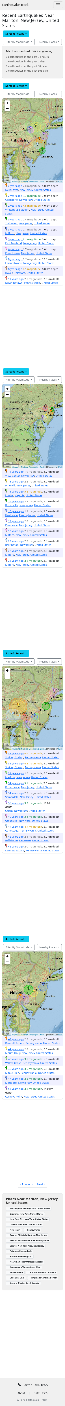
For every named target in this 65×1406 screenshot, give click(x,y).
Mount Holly (12, 1053)
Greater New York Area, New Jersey (27, 1245)
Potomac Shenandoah (21, 1251)
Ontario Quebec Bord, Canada (24, 1283)
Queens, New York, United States (26, 1224)
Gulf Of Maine (16, 1272)
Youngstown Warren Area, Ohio (25, 1267)
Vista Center (12, 475)
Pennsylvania (32, 282)
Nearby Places (48, 42)
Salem (9, 810)
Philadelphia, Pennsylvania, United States (30, 1208)
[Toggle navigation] (58, 4)
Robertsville (12, 787)
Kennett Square (14, 850)
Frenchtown (12, 253)
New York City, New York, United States (29, 1219)
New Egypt (11, 190)
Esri (60, 181)
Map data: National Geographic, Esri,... (29, 181)
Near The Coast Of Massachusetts (26, 1261)
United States (42, 190)
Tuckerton (11, 223)
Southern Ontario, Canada (43, 1272)
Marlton (10, 777)
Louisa (9, 495)
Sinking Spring (14, 757)
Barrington (12, 545)
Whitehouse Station (17, 209)
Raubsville (11, 515)
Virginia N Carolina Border (44, 1277)
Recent (15, 33)
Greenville (11, 820)
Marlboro (11, 1082)
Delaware (19, 273)
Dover (8, 273)
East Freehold (13, 243)
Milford (9, 233)
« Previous (26, 1184)
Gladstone (11, 199)
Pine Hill (10, 485)
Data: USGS (40, 1393)
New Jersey (26, 190)
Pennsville (11, 525)
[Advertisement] (32, 327)
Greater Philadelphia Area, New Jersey (28, 1235)
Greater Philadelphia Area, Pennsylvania (29, 1240)
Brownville (11, 505)
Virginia (19, 495)
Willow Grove (13, 1063)
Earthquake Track (15, 5)
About (21, 1393)
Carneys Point (13, 1096)
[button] (39, 138)
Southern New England (21, 1256)
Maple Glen (12, 1073)
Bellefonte (11, 840)
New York (25, 820)
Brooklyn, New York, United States (26, 1213)
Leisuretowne (13, 263)
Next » (41, 1184)
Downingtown (14, 282)
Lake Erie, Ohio (17, 1277)
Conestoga (11, 830)
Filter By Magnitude (17, 42)
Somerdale (11, 797)
